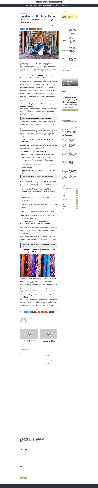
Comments (76, 23)
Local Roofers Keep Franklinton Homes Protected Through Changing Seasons (40, 100)
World (64, 190)
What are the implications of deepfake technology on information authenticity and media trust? (72, 162)
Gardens (64, 206)
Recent (69, 23)
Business (35, 5)
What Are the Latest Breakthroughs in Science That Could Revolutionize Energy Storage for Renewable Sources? (69, 132)
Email (21, 470)
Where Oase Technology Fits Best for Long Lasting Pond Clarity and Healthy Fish (25, 440)
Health (40, 5)
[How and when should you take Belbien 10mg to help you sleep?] (65, 35)
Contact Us (67, 5)
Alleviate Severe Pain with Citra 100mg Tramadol (72, 29)
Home (27, 5)
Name (21, 466)
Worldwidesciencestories (67, 188)
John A (23, 25)
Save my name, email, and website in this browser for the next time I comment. (35, 475)
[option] (70, 79)
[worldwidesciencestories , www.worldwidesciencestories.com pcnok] (49, 2)
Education (64, 204)
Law (53, 5)
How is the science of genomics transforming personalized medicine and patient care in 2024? (73, 143)
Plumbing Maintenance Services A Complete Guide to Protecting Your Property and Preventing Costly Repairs (70, 81)
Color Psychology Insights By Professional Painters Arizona (38, 439)
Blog (31, 5)
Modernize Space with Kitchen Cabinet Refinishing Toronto (51, 360)
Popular (63, 23)
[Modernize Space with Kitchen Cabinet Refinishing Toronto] (52, 355)
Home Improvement (47, 5)
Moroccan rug (38, 66)
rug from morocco (28, 281)
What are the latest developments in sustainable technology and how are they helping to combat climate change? (73, 173)
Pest (63, 208)
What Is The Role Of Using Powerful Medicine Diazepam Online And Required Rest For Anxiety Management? (73, 44)
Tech (63, 5)
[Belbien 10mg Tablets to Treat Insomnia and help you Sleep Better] (65, 52)
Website (41, 470)
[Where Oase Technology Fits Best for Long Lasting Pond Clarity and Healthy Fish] (26, 394)
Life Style (58, 5)
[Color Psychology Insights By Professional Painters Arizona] (39, 394)
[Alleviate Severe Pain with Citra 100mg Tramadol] (65, 30)
